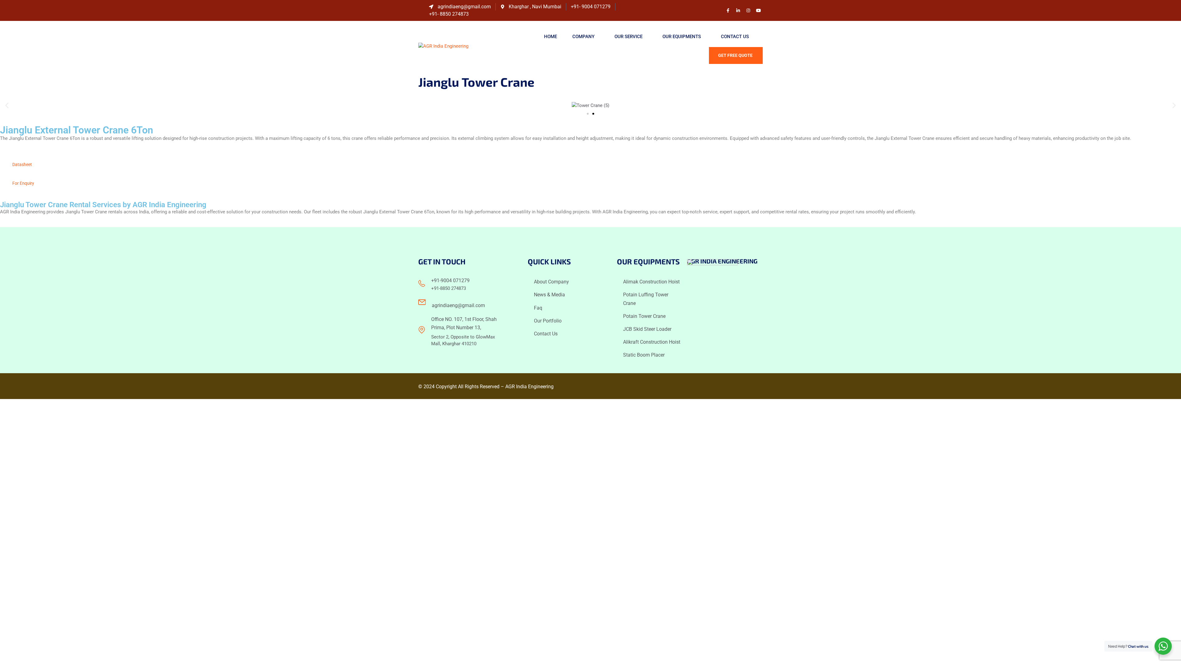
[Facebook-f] (728, 10)
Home (550, 36)
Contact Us (735, 36)
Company (583, 36)
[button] (7, 105)
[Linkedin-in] (738, 10)
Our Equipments (681, 36)
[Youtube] (758, 10)
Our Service (628, 36)
